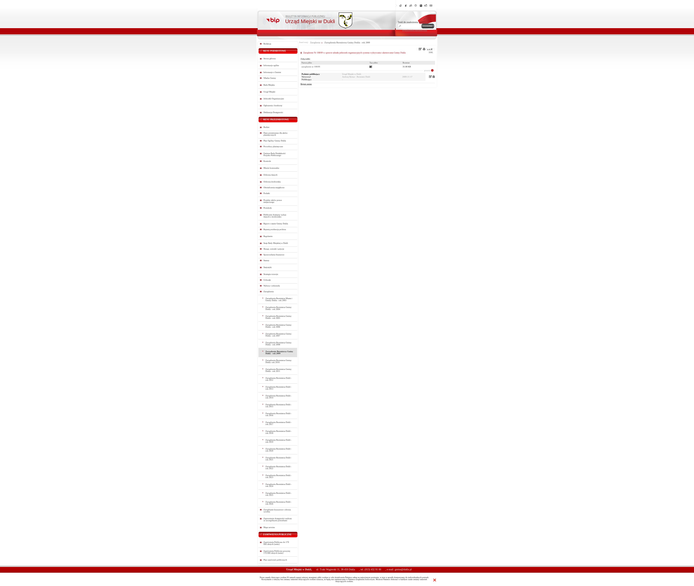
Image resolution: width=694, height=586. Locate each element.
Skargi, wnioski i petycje (274, 249)
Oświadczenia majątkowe (274, 188)
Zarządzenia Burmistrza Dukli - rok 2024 (278, 485)
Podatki (267, 193)
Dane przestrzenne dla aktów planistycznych (276, 134)
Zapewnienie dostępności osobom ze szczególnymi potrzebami (278, 520)
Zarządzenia (269, 292)
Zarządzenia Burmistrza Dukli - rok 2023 (278, 476)
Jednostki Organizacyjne (274, 99)
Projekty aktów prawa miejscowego (273, 201)
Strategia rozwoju (271, 274)
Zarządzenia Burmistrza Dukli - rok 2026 (278, 503)
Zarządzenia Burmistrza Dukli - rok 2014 (278, 397)
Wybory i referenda (272, 286)
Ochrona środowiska (272, 182)
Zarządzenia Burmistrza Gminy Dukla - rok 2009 (279, 352)
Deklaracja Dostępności (273, 112)
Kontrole (267, 161)
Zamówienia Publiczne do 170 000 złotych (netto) (276, 543)
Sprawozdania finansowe (274, 255)
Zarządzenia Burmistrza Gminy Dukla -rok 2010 (278, 361)
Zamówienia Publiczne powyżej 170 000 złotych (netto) (277, 552)
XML (431, 52)
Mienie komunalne (271, 168)
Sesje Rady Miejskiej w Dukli (276, 243)
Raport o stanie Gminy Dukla (276, 224)
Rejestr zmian (306, 84)
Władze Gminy (270, 78)
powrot (427, 70)
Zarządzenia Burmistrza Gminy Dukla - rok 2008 (278, 344)
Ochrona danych (270, 175)
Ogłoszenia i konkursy (273, 106)
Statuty (266, 260)
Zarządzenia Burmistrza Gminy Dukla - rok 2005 (278, 317)
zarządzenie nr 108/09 (310, 67)
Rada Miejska (269, 85)
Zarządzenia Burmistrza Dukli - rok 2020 (278, 450)
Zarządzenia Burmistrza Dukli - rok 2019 (278, 441)
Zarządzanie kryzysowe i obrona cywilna (277, 511)
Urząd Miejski (269, 92)
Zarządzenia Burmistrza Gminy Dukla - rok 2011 (278, 370)
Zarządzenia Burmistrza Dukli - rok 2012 (278, 379)
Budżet (266, 127)
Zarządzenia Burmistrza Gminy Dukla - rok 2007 (278, 335)
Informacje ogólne (271, 65)
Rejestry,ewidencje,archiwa (275, 229)
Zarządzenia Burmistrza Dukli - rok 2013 (278, 388)
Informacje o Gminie (272, 72)
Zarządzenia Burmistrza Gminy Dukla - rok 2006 (278, 326)
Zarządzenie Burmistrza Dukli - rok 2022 (278, 468)
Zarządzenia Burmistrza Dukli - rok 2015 (278, 406)
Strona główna (270, 59)
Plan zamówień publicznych (275, 560)
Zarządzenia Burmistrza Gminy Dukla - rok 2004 (278, 308)
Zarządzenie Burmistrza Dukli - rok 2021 (278, 459)
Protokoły (268, 208)
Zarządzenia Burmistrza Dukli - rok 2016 (278, 414)
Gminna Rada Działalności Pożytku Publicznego (275, 154)
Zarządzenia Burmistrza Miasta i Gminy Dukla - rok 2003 (278, 299)
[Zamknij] (434, 580)
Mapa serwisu (269, 527)
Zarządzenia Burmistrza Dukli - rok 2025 (278, 494)
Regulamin (268, 236)
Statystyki (268, 267)
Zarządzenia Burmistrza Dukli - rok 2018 (278, 432)
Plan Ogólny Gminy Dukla (275, 141)
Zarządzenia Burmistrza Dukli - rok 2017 (278, 423)
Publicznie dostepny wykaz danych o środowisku (275, 216)
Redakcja (267, 44)
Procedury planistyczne (273, 147)
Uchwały (267, 280)
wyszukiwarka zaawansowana (414, 30)
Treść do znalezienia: (408, 22)
